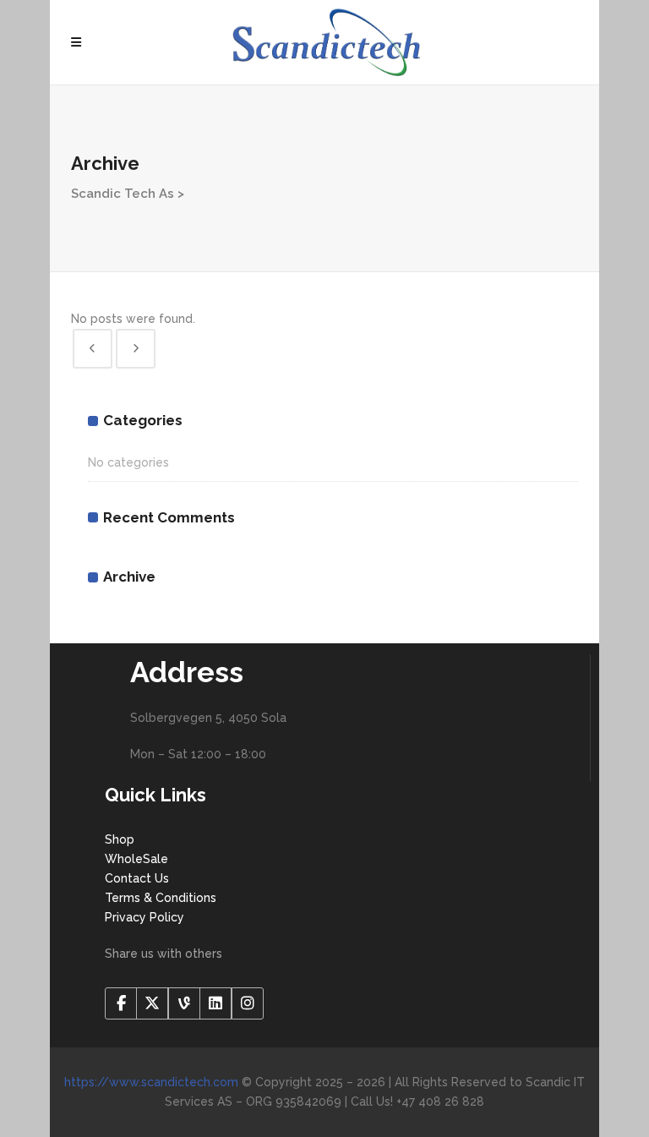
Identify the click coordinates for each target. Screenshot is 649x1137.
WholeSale (136, 859)
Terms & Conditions (160, 898)
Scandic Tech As (122, 193)
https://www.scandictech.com (151, 1082)
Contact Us (137, 878)
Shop (119, 839)
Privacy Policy (144, 917)
